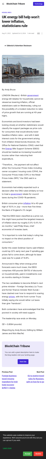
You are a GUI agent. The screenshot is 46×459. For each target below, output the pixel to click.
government (33, 95)
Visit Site (23, 362)
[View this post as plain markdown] (38, 33)
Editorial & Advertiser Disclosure (19, 46)
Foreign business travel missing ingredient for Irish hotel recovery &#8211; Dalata (10, 382)
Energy (8, 148)
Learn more (7, 448)
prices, (12, 297)
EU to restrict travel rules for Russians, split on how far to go (35, 379)
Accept (27, 454)
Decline (38, 454)
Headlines (7, 12)
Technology (39, 4)
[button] (3, 4)
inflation (27, 203)
